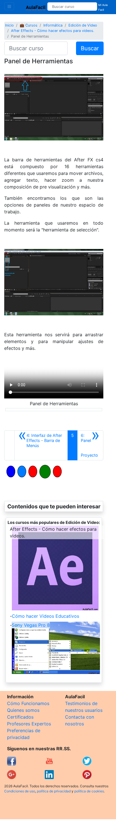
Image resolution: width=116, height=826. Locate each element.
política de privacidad (54, 791)
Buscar (90, 48)
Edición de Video (82, 25)
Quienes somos (23, 710)
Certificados (20, 717)
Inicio (9, 25)
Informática (53, 25)
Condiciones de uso (19, 791)
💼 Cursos (28, 25)
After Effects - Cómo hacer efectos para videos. (52, 31)
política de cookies (89, 791)
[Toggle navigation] (9, 6)
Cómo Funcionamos (28, 703)
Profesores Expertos (29, 724)
